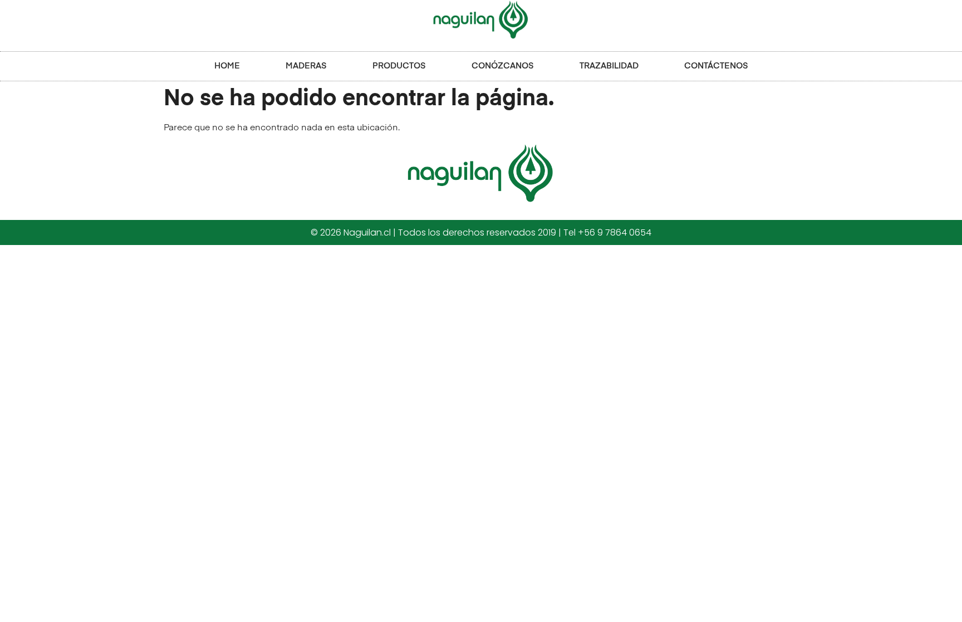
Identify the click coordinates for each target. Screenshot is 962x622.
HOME (227, 66)
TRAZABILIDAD (609, 66)
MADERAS (306, 66)
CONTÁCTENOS (716, 66)
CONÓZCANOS (503, 66)
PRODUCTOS (399, 66)
